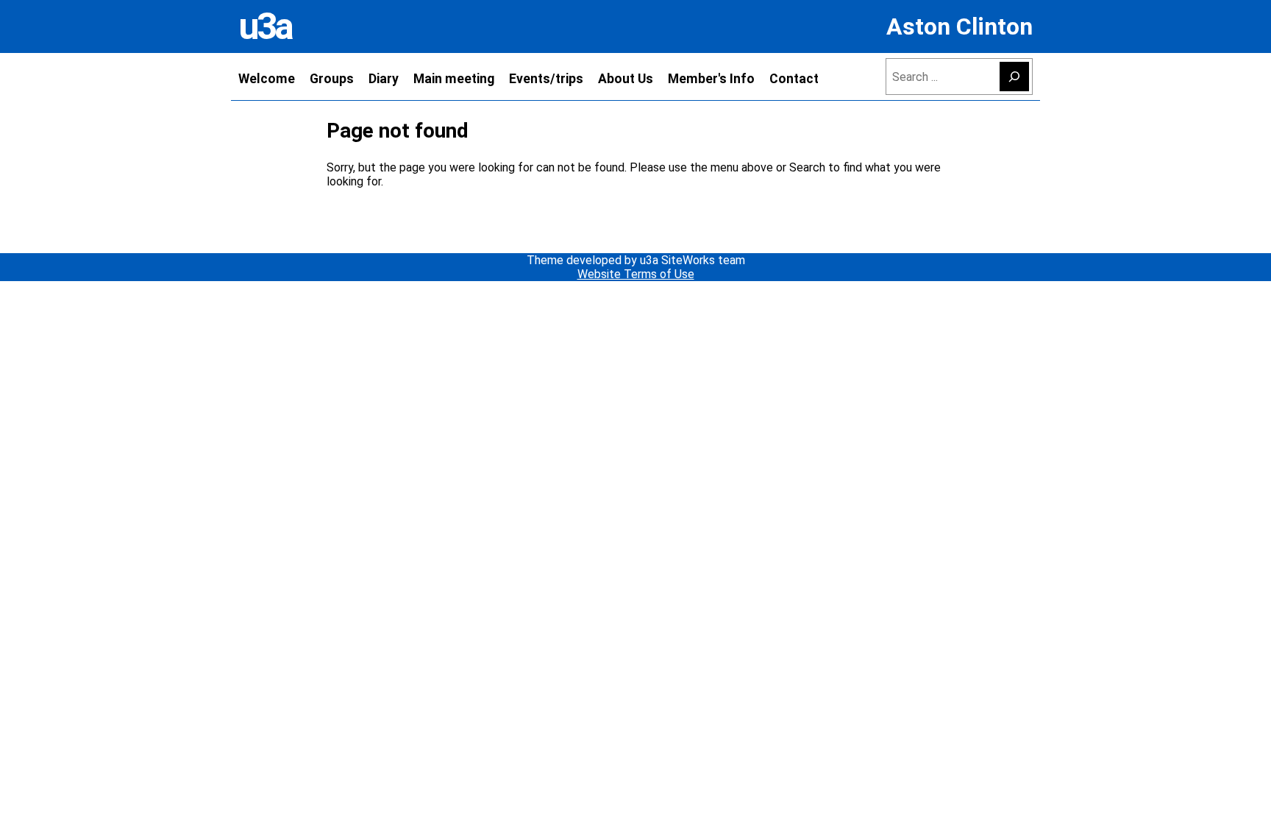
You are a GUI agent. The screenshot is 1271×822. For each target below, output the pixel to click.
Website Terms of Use (635, 274)
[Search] (1014, 76)
